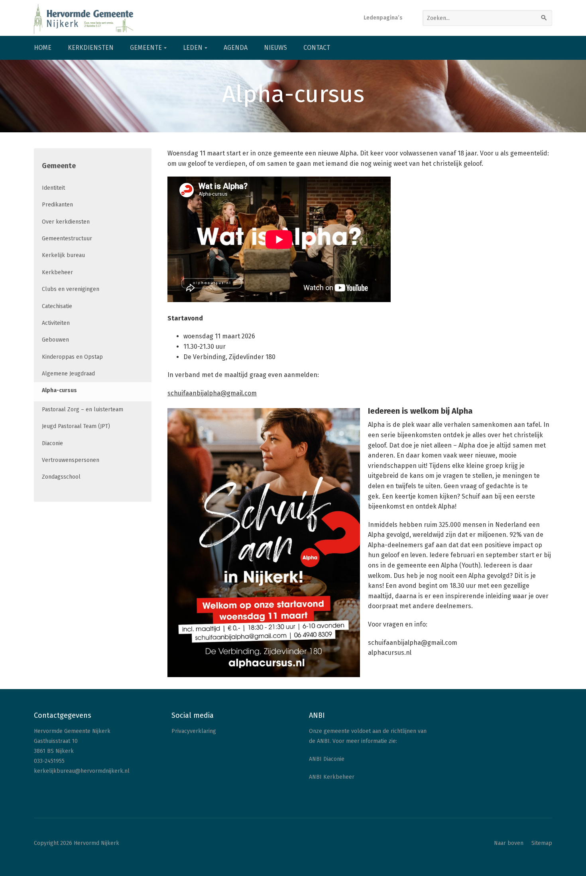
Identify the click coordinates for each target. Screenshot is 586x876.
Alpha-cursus (59, 390)
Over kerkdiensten (66, 221)
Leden (193, 47)
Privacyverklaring (193, 731)
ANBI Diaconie (326, 759)
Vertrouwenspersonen (70, 460)
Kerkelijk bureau (63, 255)
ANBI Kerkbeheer (331, 777)
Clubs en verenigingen (70, 289)
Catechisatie (57, 306)
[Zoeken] (544, 18)
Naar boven (508, 843)
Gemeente (146, 47)
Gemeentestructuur (67, 238)
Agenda (236, 47)
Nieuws (275, 47)
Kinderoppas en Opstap (72, 357)
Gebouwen (55, 339)
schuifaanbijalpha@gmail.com (212, 393)
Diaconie (52, 443)
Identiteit (53, 188)
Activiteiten (56, 323)
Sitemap (541, 843)
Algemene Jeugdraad (68, 373)
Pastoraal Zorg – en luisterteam (82, 409)
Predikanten (57, 204)
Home (42, 47)
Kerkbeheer (57, 272)
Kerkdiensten (91, 47)
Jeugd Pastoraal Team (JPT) (76, 426)
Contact (316, 47)
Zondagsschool (61, 476)
